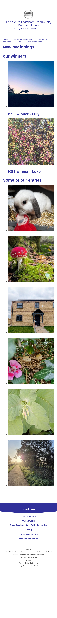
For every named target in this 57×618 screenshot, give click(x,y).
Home (5, 40)
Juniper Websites (36, 555)
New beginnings (35, 42)
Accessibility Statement (28, 563)
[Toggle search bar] (46, 3)
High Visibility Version (28, 557)
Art (19, 42)
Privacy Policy (21, 566)
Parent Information (23, 40)
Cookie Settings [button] (34, 566)
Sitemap (28, 560)
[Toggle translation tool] (39, 3)
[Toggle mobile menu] (53, 3)
